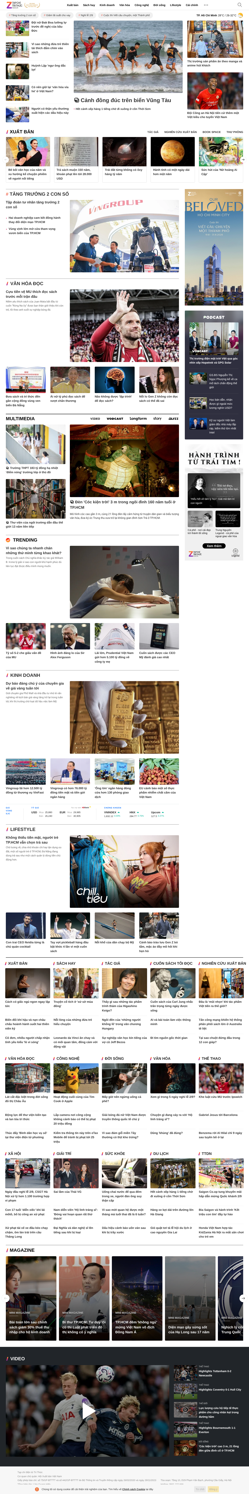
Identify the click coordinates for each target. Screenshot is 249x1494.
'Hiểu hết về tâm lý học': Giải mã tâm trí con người (213, 500)
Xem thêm (214, 541)
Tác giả (112, 964)
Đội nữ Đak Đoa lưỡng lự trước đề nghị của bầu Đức (49, 26)
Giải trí (63, 1154)
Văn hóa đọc (26, 283)
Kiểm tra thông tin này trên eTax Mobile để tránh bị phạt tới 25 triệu (75, 1137)
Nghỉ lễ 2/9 (87, 15)
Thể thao (211, 1059)
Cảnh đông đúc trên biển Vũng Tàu (126, 100)
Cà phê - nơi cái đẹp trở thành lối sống (199, 532)
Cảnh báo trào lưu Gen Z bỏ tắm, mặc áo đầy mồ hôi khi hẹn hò (158, 947)
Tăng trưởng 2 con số (23, 15)
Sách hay (89, 5)
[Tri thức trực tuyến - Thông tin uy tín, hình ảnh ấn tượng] (23, 5)
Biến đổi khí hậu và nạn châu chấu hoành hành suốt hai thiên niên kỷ (27, 1024)
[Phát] (87, 1411)
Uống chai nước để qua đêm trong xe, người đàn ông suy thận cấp (122, 1196)
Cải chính (192, 5)
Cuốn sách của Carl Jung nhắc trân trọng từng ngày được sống (171, 1006)
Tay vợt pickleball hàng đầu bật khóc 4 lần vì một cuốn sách (69, 947)
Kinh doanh (107, 5)
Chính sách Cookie (133, 1489)
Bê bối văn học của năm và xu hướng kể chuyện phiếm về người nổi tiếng (27, 174)
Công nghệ (142, 5)
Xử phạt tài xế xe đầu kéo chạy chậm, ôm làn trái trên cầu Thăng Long (26, 1232)
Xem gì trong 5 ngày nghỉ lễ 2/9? (172, 1097)
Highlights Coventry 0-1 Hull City (220, 1389)
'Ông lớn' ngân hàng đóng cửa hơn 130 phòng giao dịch (113, 793)
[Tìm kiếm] (240, 5)
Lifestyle (175, 5)
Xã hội (14, 1154)
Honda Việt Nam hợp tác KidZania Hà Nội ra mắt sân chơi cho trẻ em (221, 1232)
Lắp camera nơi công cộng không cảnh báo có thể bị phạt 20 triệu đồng (74, 1119)
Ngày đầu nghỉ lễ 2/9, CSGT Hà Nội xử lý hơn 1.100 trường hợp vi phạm (27, 1196)
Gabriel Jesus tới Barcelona (218, 1115)
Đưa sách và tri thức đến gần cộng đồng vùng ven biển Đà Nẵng (23, 401)
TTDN (207, 1154)
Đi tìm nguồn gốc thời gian (169, 1038)
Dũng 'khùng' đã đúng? (166, 1133)
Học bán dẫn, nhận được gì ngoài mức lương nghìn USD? (220, 403)
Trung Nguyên (192, 445)
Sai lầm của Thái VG (67, 1192)
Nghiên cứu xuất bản (224, 964)
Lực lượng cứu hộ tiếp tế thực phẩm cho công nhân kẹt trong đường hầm (219, 1412)
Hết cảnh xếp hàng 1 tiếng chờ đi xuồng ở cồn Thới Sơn (113, 109)
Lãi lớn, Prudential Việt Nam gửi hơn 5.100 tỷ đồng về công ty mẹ (114, 657)
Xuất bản (72, 5)
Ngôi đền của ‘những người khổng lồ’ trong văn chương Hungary (121, 1024)
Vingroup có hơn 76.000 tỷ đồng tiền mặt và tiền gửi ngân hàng (68, 793)
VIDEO (17, 1358)
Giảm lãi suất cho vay (58, 15)
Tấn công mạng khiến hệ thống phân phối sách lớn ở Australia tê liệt (220, 1024)
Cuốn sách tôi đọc (172, 964)
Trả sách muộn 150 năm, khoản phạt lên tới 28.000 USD (74, 174)
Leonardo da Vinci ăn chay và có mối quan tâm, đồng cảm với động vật (75, 1042)
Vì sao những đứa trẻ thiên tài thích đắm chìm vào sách (50, 48)
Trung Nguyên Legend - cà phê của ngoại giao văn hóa (227, 533)
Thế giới (203, 1403)
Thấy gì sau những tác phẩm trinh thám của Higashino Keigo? (122, 1006)
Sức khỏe (115, 1154)
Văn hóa (124, 5)
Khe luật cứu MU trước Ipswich (220, 1097)
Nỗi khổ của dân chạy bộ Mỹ (114, 942)
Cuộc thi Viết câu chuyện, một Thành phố (126, 15)
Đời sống (159, 5)
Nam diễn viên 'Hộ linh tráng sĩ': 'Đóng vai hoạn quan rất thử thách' (75, 1214)
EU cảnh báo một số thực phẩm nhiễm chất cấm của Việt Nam (157, 793)
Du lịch (160, 1154)
